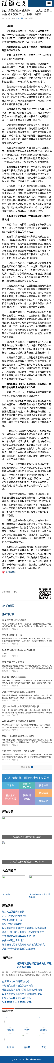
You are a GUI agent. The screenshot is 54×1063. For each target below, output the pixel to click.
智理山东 (7, 957)
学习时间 (6, 895)
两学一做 (43, 785)
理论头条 (7, 905)
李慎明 (27, 1030)
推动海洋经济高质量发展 (14, 677)
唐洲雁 (27, 1047)
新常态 (10, 785)
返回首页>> (11, 572)
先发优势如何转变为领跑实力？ (17, 1002)
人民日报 (19, 18)
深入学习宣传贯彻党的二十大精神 (27, 861)
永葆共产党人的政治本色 (14, 620)
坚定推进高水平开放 (12, 635)
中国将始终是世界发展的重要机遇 (18, 721)
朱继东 (43, 1030)
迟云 (43, 1047)
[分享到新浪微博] (12, 582)
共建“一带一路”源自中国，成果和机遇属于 (23, 932)
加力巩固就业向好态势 (13, 912)
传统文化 (43, 801)
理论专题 (7, 811)
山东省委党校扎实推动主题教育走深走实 (22, 994)
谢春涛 (10, 1047)
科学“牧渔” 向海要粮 (12, 924)
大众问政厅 (9, 870)
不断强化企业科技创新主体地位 (17, 985)
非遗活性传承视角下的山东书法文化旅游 (22, 990)
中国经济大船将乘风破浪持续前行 (18, 736)
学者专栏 (7, 1011)
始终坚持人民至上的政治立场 (16, 998)
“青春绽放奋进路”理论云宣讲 (27, 837)
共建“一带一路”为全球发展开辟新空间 (20, 706)
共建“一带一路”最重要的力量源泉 (18, 692)
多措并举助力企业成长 (13, 662)
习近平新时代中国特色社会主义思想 (27, 777)
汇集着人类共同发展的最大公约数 (18, 650)
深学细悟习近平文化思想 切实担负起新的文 (23, 944)
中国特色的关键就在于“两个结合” (18, 751)
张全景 (10, 1030)
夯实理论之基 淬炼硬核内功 (15, 981)
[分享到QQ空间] (19, 582)
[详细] (4, 654)
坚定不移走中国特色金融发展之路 (18, 936)
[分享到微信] (5, 582)
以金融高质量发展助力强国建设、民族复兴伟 (24, 928)
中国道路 (43, 793)
